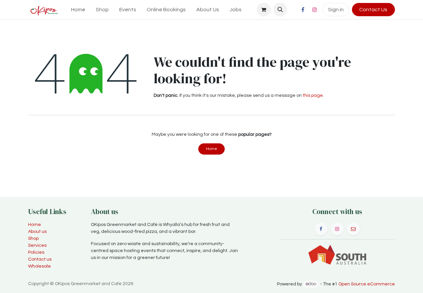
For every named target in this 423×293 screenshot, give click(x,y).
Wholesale (39, 266)
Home (211, 149)
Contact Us (373, 9)
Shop (33, 238)
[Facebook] (303, 9)
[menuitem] (78, 9)
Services (37, 245)
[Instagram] (314, 9)
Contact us (40, 259)
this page (313, 95)
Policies (36, 252)
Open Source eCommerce (366, 284)
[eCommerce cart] (264, 10)
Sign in (336, 9)
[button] (280, 10)
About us (37, 231)
